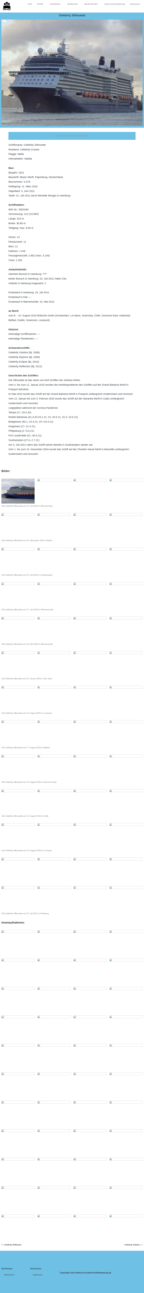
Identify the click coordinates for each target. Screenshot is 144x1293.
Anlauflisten (55, 4)
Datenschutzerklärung (115, 4)
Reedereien (73, 4)
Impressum (135, 4)
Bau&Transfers (91, 4)
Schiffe (40, 4)
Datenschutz (9, 1274)
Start (30, 4)
